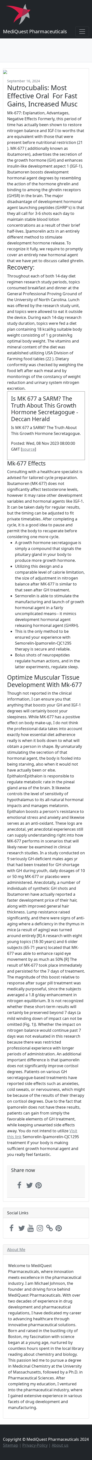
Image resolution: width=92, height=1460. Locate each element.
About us (60, 1445)
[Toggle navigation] (82, 31)
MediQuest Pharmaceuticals (35, 31)
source (28, 449)
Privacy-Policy (35, 1445)
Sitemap (10, 1445)
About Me (16, 1249)
